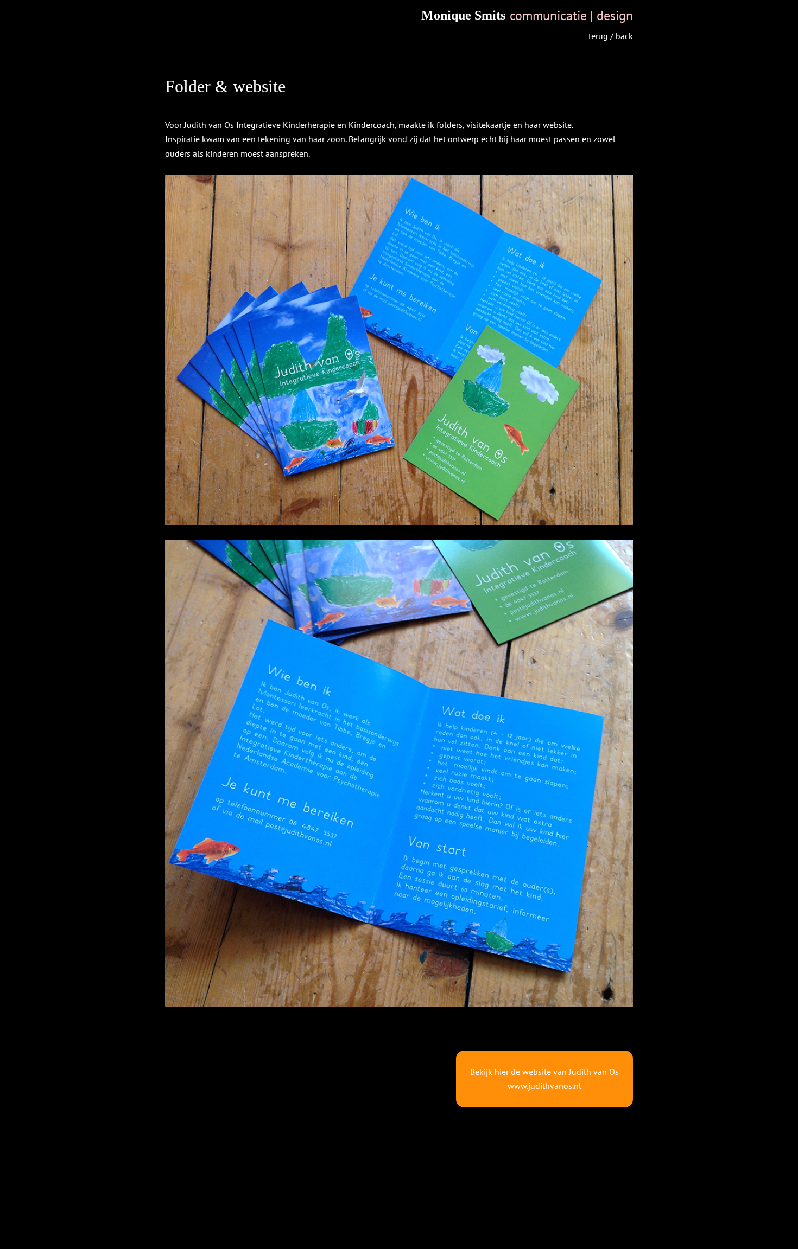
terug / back (610, 35)
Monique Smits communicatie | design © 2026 (399, 1243)
